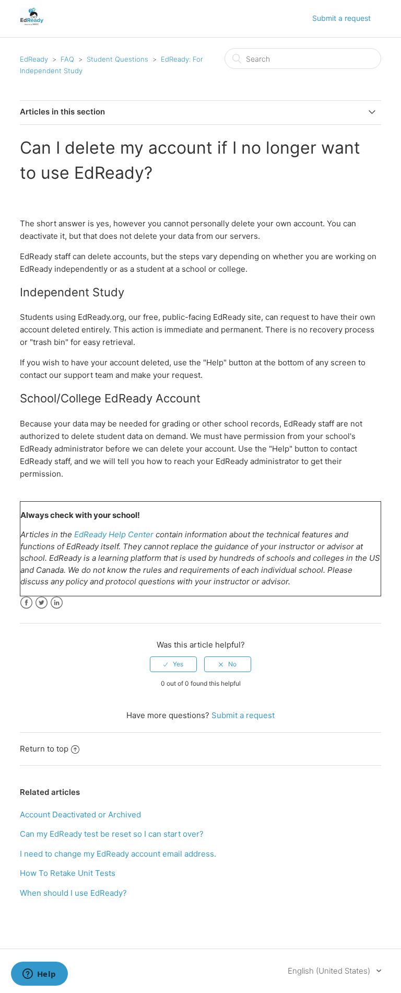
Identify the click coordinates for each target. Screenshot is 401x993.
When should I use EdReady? (73, 893)
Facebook (26, 602)
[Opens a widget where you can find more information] (39, 975)
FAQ (67, 59)
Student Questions (117, 59)
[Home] (31, 24)
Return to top (44, 749)
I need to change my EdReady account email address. (118, 854)
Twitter (41, 602)
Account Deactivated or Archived (80, 814)
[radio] (173, 664)
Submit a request (341, 18)
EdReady (34, 59)
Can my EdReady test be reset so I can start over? (112, 834)
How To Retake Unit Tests (67, 873)
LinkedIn (56, 602)
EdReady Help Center (114, 534)
